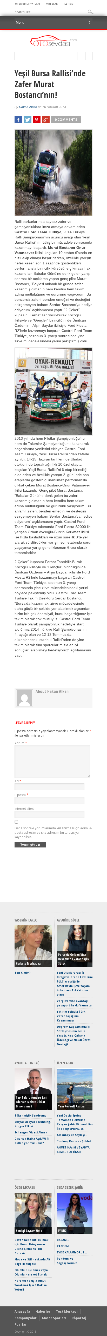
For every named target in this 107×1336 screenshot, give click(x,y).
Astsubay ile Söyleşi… (72, 1135)
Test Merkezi (67, 1311)
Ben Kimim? (23, 972)
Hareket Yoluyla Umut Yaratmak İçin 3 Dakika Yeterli (31, 1285)
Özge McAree (25, 1187)
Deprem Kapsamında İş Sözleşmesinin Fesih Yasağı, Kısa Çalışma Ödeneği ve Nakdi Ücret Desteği (74, 1035)
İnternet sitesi (24, 808)
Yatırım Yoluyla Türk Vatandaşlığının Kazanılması (71, 1016)
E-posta (21, 795)
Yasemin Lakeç (26, 920)
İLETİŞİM (68, 3)
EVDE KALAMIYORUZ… (72, 1252)
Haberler (43, 1311)
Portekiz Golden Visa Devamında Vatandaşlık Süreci (73, 959)
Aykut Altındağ (27, 1062)
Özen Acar (65, 1062)
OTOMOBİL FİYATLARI (27, 3)
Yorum (21, 743)
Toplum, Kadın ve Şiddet (74, 1141)
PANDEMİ (63, 1246)
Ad (18, 781)
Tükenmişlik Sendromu (30, 1115)
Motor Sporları (54, 1318)
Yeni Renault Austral (71, 1106)
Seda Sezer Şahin (70, 1187)
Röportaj (79, 1318)
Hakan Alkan (28, 107)
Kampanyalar (26, 1318)
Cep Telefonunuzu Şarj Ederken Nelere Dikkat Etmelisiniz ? (31, 1101)
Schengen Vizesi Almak (31, 1132)
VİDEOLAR (52, 3)
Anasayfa (22, 1311)
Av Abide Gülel (68, 920)
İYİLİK (62, 1230)
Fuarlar (21, 1324)
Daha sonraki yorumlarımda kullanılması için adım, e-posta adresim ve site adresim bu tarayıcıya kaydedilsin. (53, 832)
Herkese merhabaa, (28, 963)
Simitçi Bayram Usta (29, 1230)
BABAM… (63, 1240)
